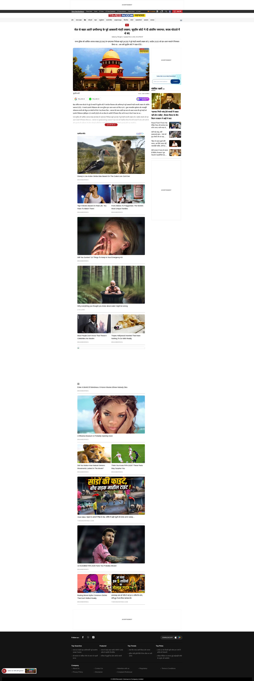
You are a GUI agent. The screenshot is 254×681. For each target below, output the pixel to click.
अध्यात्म (146, 20)
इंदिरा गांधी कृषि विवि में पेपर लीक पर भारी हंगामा (140, 655)
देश (85, 20)
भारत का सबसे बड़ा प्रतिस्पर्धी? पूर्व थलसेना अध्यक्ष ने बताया (85, 651)
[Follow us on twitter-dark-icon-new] (88, 637)
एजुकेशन (101, 20)
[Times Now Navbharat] (127, 15)
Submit (175, 81)
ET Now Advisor (121, 11)
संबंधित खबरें (156, 88)
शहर (95, 20)
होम (72, 20)
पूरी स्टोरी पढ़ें (110, 124)
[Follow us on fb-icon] (83, 637)
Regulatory (143, 668)
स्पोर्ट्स (90, 20)
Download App (167, 637)
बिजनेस (126, 20)
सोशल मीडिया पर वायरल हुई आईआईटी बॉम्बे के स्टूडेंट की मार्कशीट (169, 657)
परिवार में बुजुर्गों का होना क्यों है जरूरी (111, 656)
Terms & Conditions (169, 668)
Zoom (95, 11)
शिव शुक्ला (119, 37)
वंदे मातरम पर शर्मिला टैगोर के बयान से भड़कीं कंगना (85, 657)
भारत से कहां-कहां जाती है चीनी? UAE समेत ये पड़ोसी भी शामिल (112, 651)
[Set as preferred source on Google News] (142, 99)
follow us (81, 99)
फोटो (131, 20)
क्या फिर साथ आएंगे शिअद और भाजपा (139, 650)
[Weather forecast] (161, 11)
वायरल (152, 20)
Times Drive (131, 11)
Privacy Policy (78, 672)
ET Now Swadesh (110, 11)
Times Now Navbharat (77, 11)
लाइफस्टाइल (118, 20)
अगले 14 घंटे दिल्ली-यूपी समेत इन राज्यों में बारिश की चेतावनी (169, 651)
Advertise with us (123, 668)
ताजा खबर (79, 20)
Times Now (89, 11)
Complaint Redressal (124, 672)
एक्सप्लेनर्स (139, 20)
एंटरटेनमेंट (109, 20)
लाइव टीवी (179, 11)
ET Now (101, 11)
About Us (76, 668)
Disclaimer (99, 672)
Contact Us (99, 668)
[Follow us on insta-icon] (93, 637)
